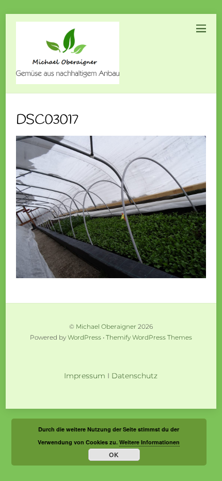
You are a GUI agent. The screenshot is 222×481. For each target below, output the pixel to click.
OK (114, 454)
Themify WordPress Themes (149, 337)
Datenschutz (134, 376)
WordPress (84, 337)
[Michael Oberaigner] (67, 79)
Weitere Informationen (149, 442)
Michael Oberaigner (106, 326)
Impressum (84, 376)
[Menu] (201, 28)
